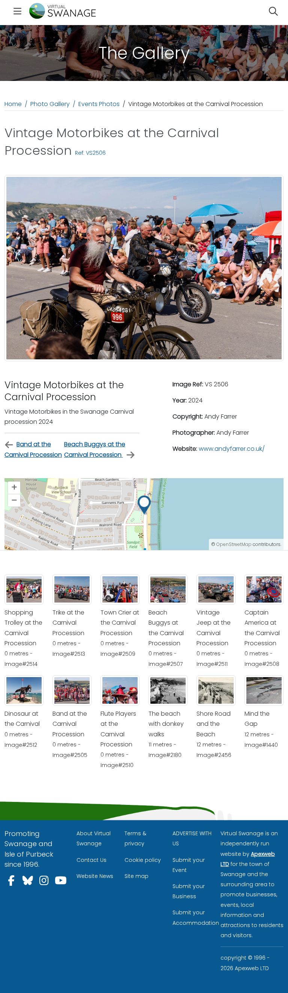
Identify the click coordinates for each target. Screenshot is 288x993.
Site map (136, 876)
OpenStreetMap (234, 544)
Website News (94, 876)
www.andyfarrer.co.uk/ (232, 448)
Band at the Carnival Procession (33, 449)
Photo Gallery (50, 104)
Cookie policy (142, 860)
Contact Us (91, 860)
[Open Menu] (17, 12)
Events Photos (99, 104)
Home (13, 104)
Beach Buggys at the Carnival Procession (94, 449)
